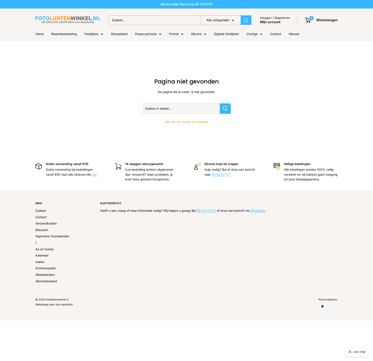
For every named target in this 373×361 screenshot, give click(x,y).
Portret (174, 34)
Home (39, 34)
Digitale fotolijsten (226, 34)
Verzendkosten (46, 223)
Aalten (39, 262)
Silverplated (119, 34)
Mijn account (270, 22)
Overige (252, 34)
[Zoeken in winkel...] (225, 108)
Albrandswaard (46, 281)
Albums (196, 34)
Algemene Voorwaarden (52, 236)
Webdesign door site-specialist (54, 304)
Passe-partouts (146, 34)
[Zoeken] (246, 20)
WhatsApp (257, 210)
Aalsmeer (42, 255)
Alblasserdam (45, 274)
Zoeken (40, 210)
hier (94, 174)
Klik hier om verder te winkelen (186, 122)
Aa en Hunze (44, 249)
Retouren (41, 230)
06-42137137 (221, 174)
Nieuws (294, 34)
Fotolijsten (91, 34)
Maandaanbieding (64, 34)
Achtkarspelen (45, 268)
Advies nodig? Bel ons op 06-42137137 (187, 4)
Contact (275, 34)
